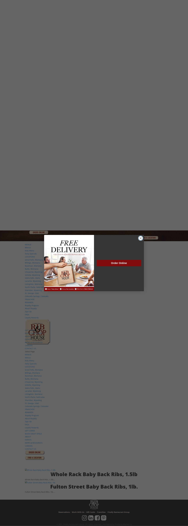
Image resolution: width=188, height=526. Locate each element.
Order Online (119, 263)
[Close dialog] (140, 238)
